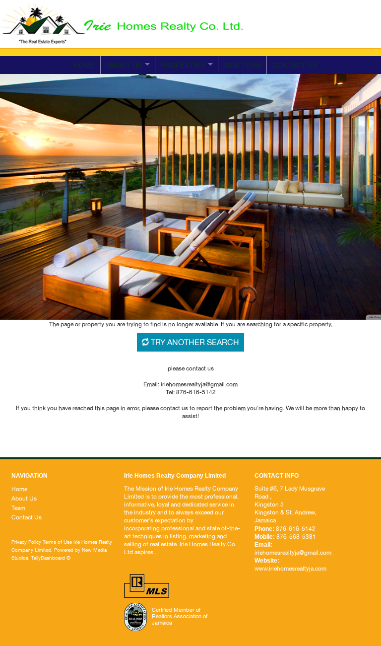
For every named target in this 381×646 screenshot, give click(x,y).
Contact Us (26, 517)
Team (18, 507)
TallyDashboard (48, 558)
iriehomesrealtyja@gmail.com (321, 38)
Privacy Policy (26, 542)
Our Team (242, 65)
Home (84, 65)
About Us (24, 498)
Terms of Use (57, 542)
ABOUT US (124, 65)
